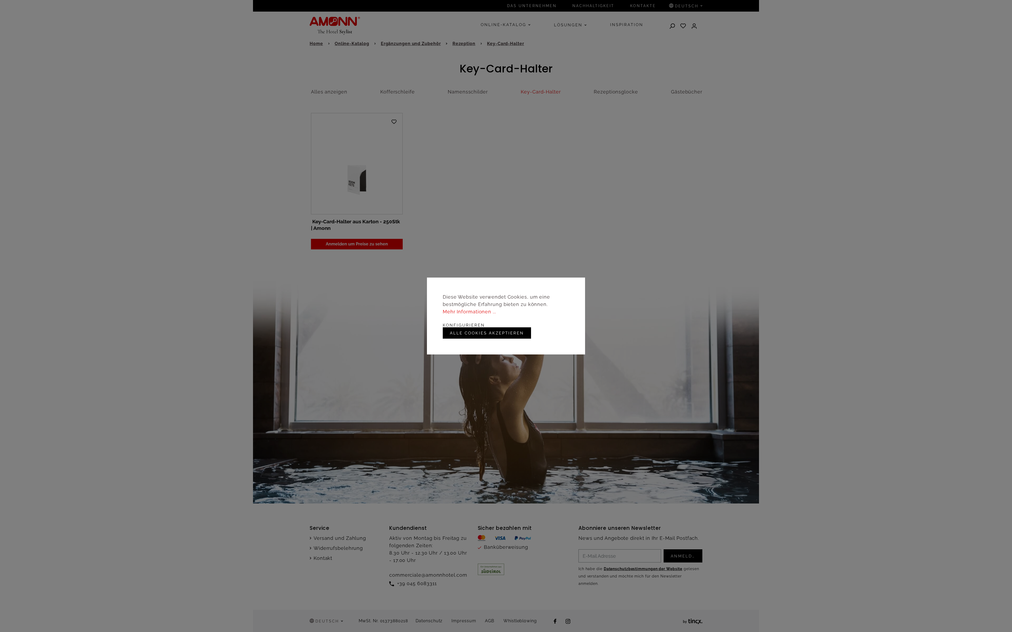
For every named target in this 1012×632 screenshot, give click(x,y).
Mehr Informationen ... (469, 311)
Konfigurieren (464, 325)
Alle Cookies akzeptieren (487, 333)
